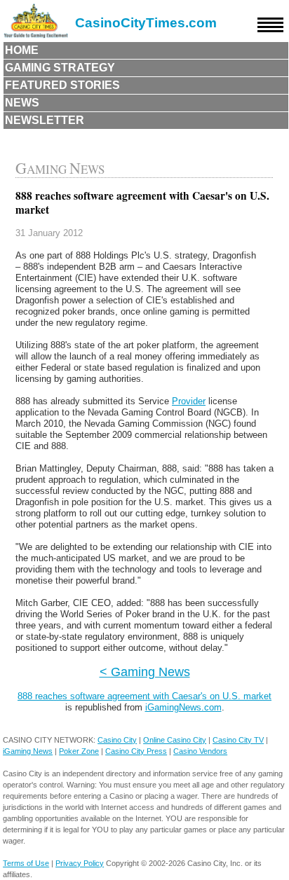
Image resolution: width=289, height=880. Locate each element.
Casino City (117, 740)
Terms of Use (26, 863)
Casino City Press (136, 751)
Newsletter (44, 120)
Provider (189, 401)
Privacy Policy (79, 863)
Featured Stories (62, 85)
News (22, 103)
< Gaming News (145, 671)
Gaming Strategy (60, 68)
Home (22, 50)
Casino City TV (238, 740)
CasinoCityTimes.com (146, 22)
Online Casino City (174, 740)
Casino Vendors (200, 751)
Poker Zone (79, 751)
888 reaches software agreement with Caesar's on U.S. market (144, 696)
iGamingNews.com (183, 707)
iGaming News (28, 751)
